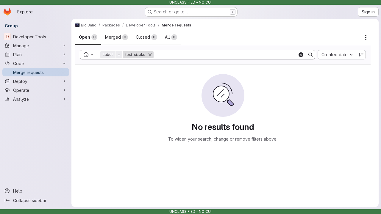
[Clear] (301, 54)
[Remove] (150, 54)
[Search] (310, 54)
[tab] (88, 37)
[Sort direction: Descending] (361, 54)
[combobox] (337, 54)
